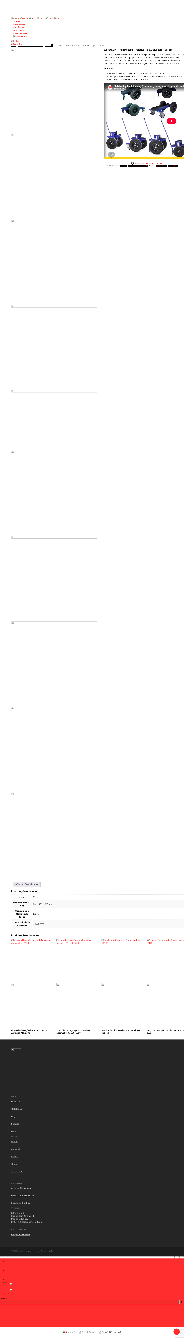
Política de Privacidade (22, 1195)
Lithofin (14, 1156)
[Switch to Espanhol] (31, 44)
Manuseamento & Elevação (138, 166)
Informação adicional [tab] (26, 884)
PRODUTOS (18, 1264)
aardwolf (159, 166)
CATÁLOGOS (20, 1269)
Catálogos (16, 1109)
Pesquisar (3, 1298)
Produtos (15, 1101)
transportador (173, 166)
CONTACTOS (20, 1278)
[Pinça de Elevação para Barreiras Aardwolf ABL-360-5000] (77, 982)
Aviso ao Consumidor (21, 1188)
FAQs (13, 1131)
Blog (13, 1116)
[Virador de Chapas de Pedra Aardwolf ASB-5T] (123, 982)
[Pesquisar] (181, 1302)
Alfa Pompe (17, 1171)
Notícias (15, 1124)
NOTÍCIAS (17, 1273)
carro (165, 166)
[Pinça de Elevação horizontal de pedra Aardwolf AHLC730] (32, 982)
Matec (14, 1141)
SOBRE (13, 1260)
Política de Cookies (20, 1203)
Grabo (14, 1164)
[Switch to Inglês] (31, 41)
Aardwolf (123, 166)
